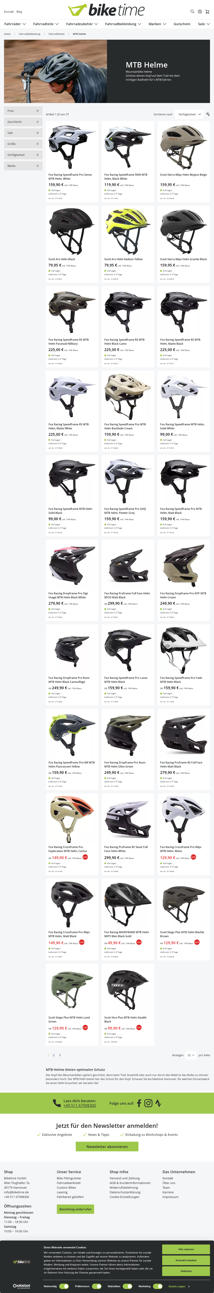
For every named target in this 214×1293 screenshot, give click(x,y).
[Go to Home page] (109, 12)
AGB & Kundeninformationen (130, 1183)
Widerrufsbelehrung (124, 1188)
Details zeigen (177, 1286)
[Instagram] (148, 1103)
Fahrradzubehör (79, 24)
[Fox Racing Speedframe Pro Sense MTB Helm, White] (72, 147)
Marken (155, 24)
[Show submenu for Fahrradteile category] (56, 24)
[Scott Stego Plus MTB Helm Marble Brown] (183, 904)
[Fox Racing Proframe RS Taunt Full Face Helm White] (127, 819)
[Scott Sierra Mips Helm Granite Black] (183, 231)
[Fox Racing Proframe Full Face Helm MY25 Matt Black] (127, 565)
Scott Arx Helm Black (61, 259)
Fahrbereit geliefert (70, 1197)
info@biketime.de (16, 1192)
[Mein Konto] (200, 11)
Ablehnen (186, 1271)
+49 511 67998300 (80, 1105)
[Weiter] (60, 1055)
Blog (19, 12)
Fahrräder (12, 24)
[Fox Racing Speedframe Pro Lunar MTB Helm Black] (127, 650)
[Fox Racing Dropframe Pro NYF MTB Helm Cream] (183, 565)
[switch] (96, 1286)
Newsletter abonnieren (107, 1146)
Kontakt (9, 12)
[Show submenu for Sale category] (207, 24)
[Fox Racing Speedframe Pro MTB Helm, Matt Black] (183, 481)
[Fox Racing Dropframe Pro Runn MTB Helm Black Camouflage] (72, 650)
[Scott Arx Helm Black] (72, 231)
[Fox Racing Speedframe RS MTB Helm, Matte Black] (183, 312)
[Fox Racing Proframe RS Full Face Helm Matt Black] (183, 735)
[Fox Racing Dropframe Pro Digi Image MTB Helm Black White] (72, 565)
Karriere (168, 1192)
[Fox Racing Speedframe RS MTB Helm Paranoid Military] (72, 312)
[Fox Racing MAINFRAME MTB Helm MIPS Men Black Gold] (127, 904)
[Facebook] (139, 1103)
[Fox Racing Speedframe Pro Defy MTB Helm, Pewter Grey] (127, 481)
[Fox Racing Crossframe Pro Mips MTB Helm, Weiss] (183, 819)
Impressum (171, 1197)
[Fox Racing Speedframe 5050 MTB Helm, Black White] (127, 147)
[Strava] (158, 1103)
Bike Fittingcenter (69, 1178)
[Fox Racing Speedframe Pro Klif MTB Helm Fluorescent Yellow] (72, 735)
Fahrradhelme (57, 34)
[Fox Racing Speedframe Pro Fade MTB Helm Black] (183, 650)
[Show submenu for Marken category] (164, 24)
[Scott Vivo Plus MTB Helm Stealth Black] (127, 990)
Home (7, 34)
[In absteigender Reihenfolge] (208, 114)
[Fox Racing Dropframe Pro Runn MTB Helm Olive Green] (127, 735)
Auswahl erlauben (186, 1260)
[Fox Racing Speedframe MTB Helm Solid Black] (72, 481)
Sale (201, 24)
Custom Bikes (66, 1188)
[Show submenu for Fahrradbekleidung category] (139, 24)
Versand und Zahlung (125, 1178)
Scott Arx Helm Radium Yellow (123, 259)
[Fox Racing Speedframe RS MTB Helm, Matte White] (72, 396)
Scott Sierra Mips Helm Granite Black (183, 259)
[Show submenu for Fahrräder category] (23, 24)
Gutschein (182, 24)
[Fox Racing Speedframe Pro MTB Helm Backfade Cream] (127, 396)
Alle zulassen (186, 1249)
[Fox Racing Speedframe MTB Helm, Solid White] (183, 396)
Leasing (62, 1192)
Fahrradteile (43, 24)
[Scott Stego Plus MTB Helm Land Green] (72, 990)
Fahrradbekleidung (120, 24)
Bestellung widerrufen (75, 1209)
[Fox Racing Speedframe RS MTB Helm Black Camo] (127, 312)
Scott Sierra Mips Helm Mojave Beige (183, 174)
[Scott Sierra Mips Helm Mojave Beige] (183, 147)
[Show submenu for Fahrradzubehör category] (95, 24)
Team (166, 1188)
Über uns (169, 1183)
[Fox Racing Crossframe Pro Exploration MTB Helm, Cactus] (72, 819)
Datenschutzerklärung (125, 1192)
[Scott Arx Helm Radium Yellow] (127, 231)
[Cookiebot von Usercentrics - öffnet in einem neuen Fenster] (21, 1286)
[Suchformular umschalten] (192, 11)
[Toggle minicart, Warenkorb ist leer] (207, 11)
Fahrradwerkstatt (69, 1183)
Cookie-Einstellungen (124, 1197)
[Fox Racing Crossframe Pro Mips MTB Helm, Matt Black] (72, 904)
